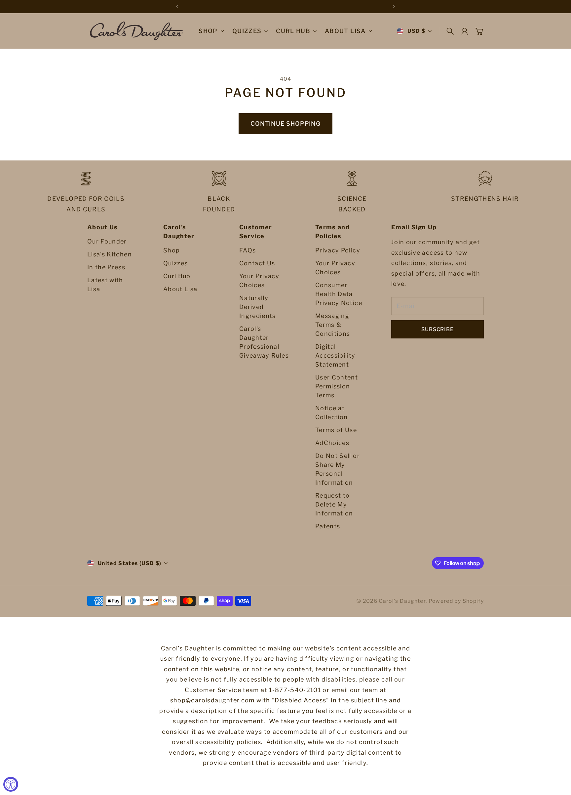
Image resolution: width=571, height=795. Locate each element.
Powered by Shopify (456, 601)
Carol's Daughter (402, 601)
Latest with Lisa (105, 284)
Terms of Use (336, 429)
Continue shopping (285, 123)
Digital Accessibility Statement (335, 355)
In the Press (106, 267)
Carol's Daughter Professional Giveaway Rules (264, 342)
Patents (327, 526)
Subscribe (437, 329)
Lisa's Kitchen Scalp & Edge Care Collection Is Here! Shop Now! (285, 6)
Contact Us (257, 263)
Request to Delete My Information (334, 504)
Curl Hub (177, 276)
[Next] (394, 6)
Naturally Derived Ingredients (257, 306)
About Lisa (180, 289)
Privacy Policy (337, 250)
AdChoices (332, 442)
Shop (208, 31)
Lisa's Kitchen (109, 254)
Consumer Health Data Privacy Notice (338, 294)
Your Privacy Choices (259, 280)
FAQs (247, 250)
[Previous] (177, 6)
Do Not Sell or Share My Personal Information (337, 469)
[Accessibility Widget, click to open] (10, 784)
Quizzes (175, 263)
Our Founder (107, 241)
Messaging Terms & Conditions (332, 324)
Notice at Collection (331, 412)
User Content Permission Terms (336, 386)
